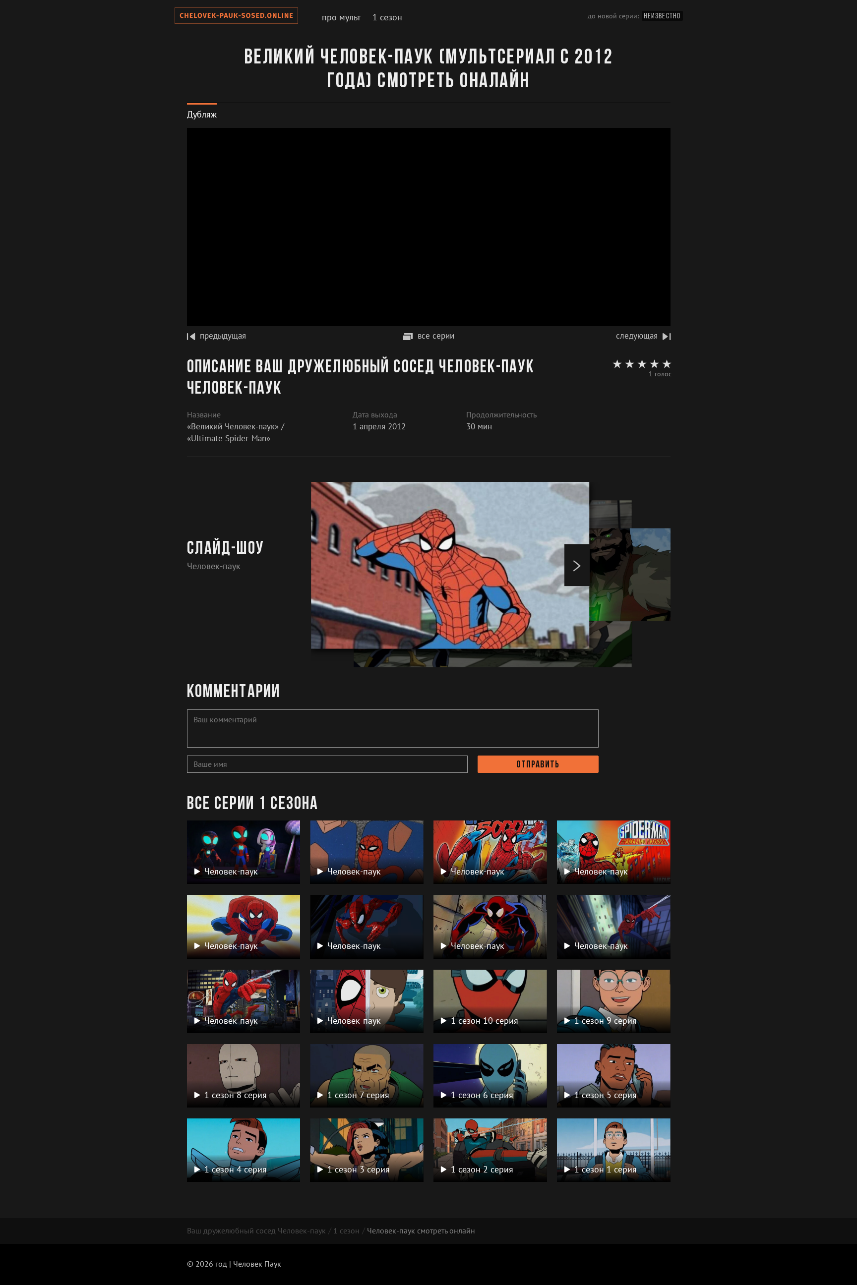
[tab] (202, 114)
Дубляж (202, 114)
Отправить (537, 765)
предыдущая (223, 335)
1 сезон (387, 17)
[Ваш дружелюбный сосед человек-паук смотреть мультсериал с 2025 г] (236, 17)
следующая (637, 335)
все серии (436, 335)
